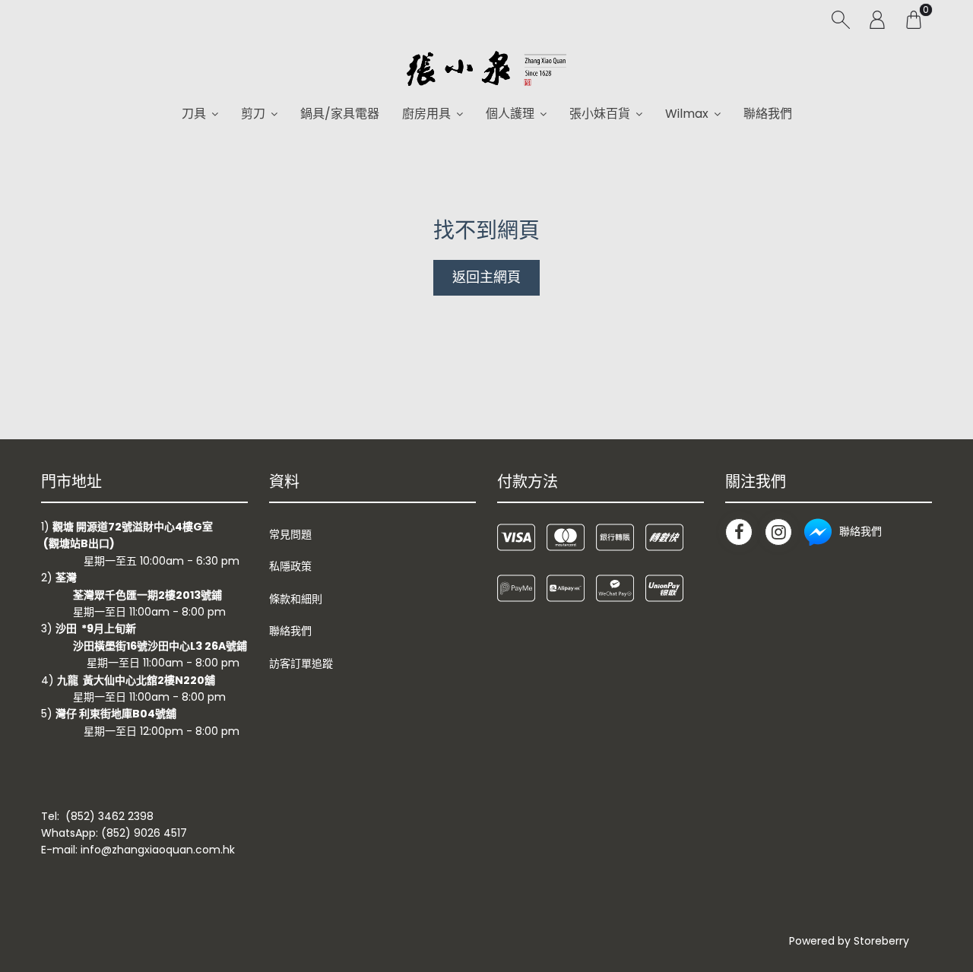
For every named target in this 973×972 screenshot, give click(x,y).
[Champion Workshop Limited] (486, 68)
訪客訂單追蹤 (301, 663)
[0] (914, 19)
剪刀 (253, 113)
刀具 (194, 113)
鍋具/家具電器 (339, 113)
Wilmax (686, 113)
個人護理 (510, 113)
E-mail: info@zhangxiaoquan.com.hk (138, 849)
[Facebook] (739, 532)
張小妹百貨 (599, 113)
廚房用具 (426, 113)
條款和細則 (295, 598)
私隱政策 (290, 566)
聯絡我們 (767, 113)
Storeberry (881, 940)
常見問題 (290, 534)
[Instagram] (778, 532)
